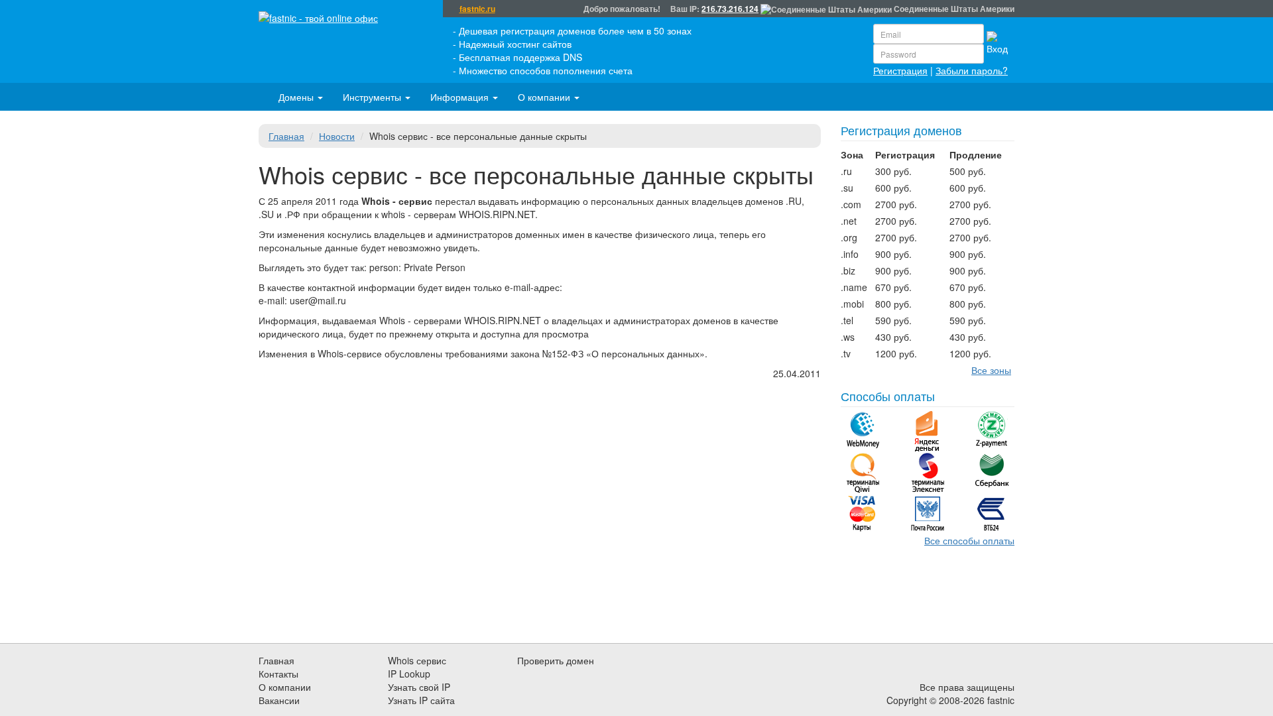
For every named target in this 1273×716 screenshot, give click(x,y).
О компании (285, 686)
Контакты (278, 673)
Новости (337, 136)
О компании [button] (545, 96)
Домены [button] (297, 96)
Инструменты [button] (373, 96)
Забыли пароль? (972, 70)
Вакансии (279, 700)
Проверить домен (555, 660)
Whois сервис (417, 660)
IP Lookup (409, 673)
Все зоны (991, 370)
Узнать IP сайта (421, 700)
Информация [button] (460, 96)
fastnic (1000, 700)
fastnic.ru (477, 9)
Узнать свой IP (419, 686)
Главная (286, 136)
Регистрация (900, 70)
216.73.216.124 (729, 9)
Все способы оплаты (969, 540)
